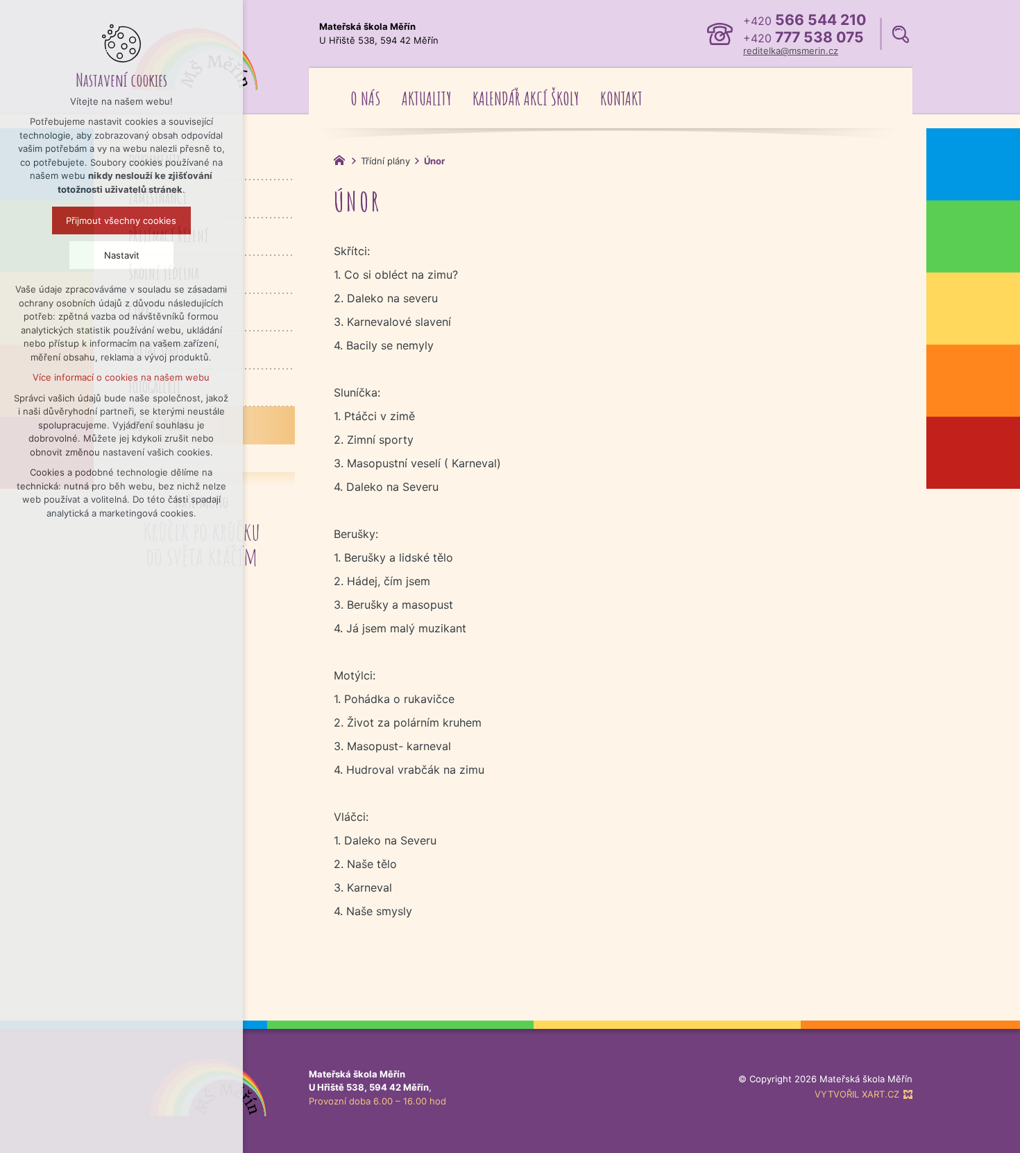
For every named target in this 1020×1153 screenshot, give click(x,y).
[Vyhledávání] (900, 34)
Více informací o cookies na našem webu (121, 377)
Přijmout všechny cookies (122, 220)
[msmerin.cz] (343, 158)
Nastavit (121, 255)
